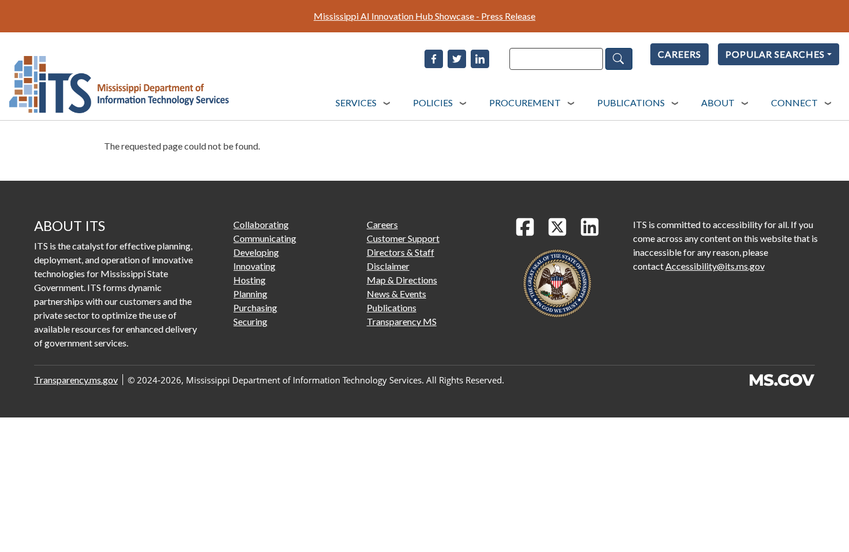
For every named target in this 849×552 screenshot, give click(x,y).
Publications (391, 307)
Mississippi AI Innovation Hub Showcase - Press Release (424, 15)
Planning (250, 293)
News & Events (396, 293)
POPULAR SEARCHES (775, 54)
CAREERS (679, 54)
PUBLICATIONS (631, 102)
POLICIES (433, 102)
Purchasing (255, 307)
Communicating (264, 238)
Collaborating (261, 224)
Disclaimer (388, 265)
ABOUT (718, 102)
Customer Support (403, 238)
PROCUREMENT (525, 102)
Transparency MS (402, 321)
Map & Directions (402, 279)
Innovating (254, 265)
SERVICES (356, 102)
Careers (382, 224)
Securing (250, 321)
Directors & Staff (400, 252)
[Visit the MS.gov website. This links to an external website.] (782, 380)
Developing (256, 252)
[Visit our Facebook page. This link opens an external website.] (525, 227)
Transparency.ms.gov (76, 379)
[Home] (119, 84)
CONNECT (794, 102)
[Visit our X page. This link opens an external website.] (557, 227)
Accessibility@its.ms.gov (715, 265)
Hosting (249, 279)
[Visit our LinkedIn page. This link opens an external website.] (589, 227)
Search (618, 59)
